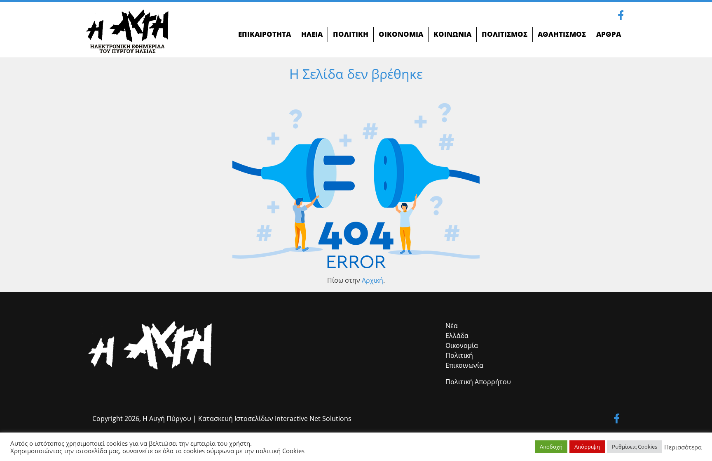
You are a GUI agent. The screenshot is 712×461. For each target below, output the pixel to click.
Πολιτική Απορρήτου (478, 381)
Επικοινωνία (464, 365)
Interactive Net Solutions (313, 418)
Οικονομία (461, 345)
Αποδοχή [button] (551, 446)
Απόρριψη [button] (587, 446)
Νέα (451, 325)
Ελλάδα (456, 335)
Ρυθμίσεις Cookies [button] (634, 446)
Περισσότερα (683, 447)
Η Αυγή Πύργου (167, 418)
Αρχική (372, 280)
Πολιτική (459, 355)
